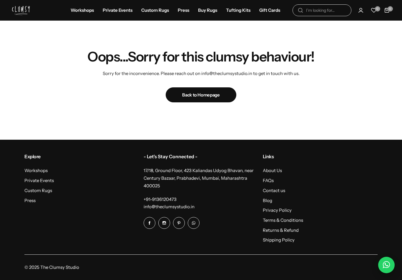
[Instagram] (164, 223)
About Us (272, 170)
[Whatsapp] (194, 223)
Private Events (39, 180)
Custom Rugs (38, 190)
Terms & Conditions (283, 220)
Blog (267, 200)
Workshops (36, 170)
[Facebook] (149, 223)
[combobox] (322, 10)
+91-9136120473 (160, 199)
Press (30, 200)
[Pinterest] (179, 223)
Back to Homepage (201, 95)
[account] (360, 10)
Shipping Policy (279, 240)
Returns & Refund (281, 230)
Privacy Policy (277, 210)
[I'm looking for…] (300, 10)
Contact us (274, 190)
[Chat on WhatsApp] (386, 265)
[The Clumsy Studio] (21, 10)
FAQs (268, 180)
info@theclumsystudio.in (169, 206)
